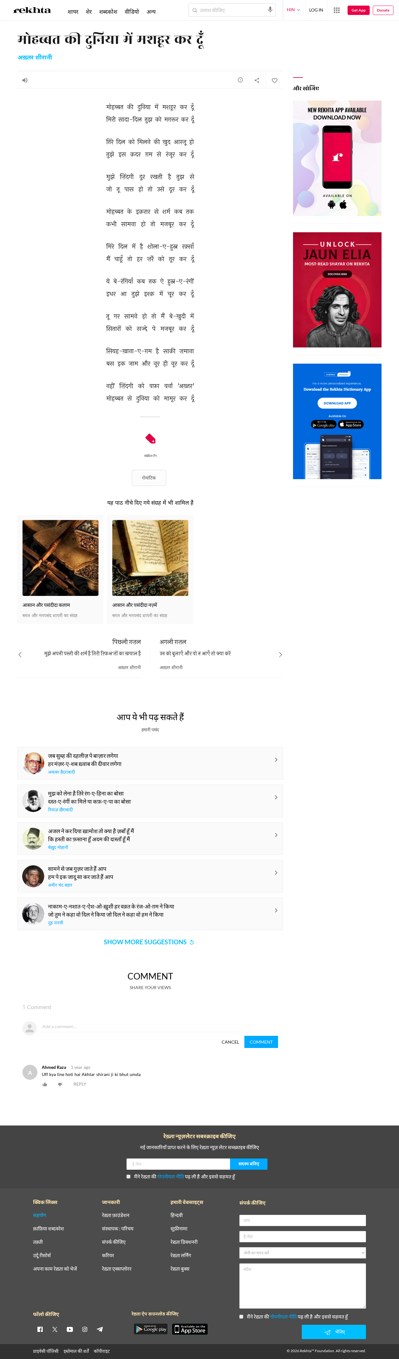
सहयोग (39, 1215)
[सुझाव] (240, 79)
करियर (108, 1255)
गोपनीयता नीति (170, 1176)
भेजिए (340, 1331)
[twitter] (55, 1329)
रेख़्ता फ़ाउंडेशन (115, 1215)
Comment (261, 1042)
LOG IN (316, 9)
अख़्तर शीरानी (34, 58)
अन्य (151, 11)
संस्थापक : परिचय (117, 1228)
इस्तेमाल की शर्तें (76, 1351)
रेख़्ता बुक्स (180, 1269)
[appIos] (190, 1329)
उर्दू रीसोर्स (42, 1255)
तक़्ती (38, 1242)
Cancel (230, 1042)
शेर (89, 11)
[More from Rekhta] (336, 10)
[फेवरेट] (274, 80)
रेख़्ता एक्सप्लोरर (117, 1269)
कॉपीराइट (102, 1351)
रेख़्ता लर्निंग (181, 1255)
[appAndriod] (150, 1329)
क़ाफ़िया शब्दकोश (48, 1228)
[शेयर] (257, 80)
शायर (73, 11)
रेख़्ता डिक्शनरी (184, 1242)
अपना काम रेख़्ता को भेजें (55, 1269)
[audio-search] (270, 9)
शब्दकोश (108, 11)
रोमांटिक (149, 477)
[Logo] (32, 11)
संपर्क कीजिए (114, 1242)
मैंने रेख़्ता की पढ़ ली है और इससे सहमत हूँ (184, 1176)
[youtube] (70, 1329)
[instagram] (85, 1329)
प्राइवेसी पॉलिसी (46, 1351)
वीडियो (132, 11)
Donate (383, 10)
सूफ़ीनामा (179, 1228)
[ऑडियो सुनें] (24, 80)
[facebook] (40, 1329)
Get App (359, 10)
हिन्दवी (177, 1215)
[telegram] (100, 1329)
